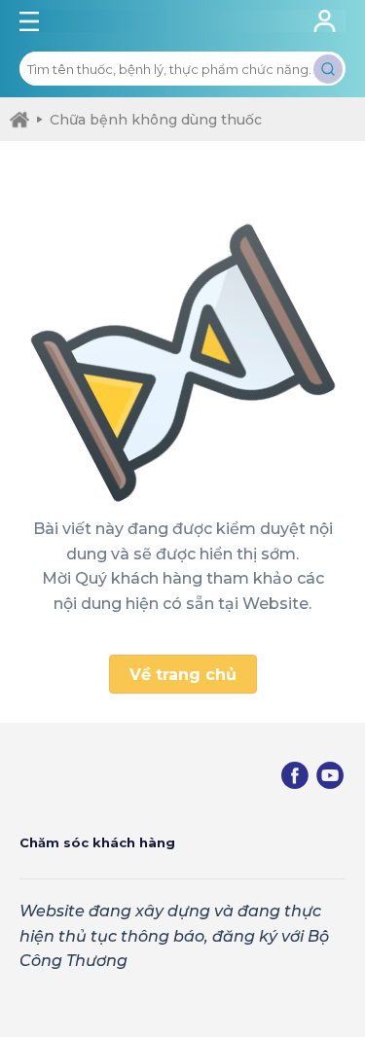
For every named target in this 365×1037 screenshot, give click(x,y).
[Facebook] (295, 775)
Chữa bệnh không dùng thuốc (156, 119)
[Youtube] (330, 775)
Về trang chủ (183, 674)
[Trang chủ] (19, 119)
